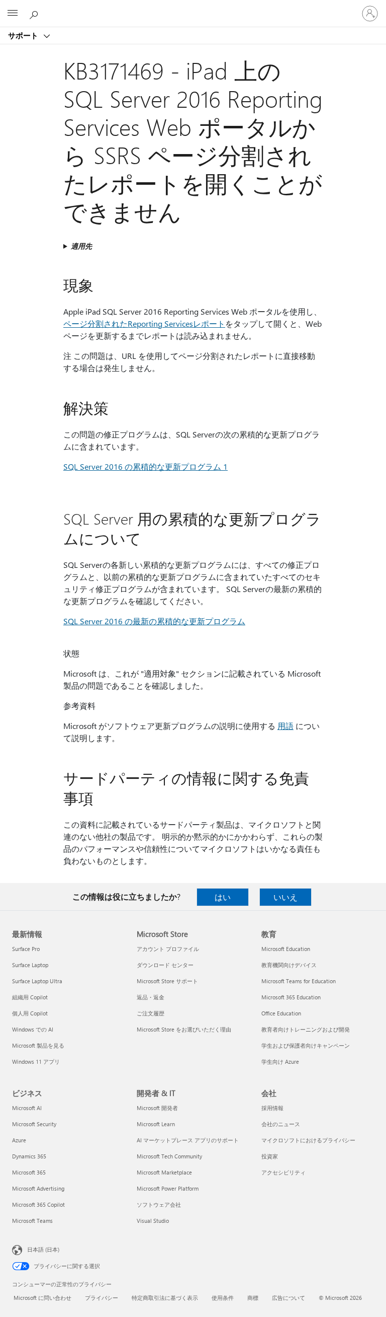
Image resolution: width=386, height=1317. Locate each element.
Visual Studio (153, 1220)
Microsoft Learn (156, 1124)
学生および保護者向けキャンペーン (305, 1045)
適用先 (81, 246)
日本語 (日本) (43, 1249)
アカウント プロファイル (168, 949)
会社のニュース (280, 1124)
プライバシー (101, 1297)
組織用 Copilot (30, 997)
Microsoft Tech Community (169, 1156)
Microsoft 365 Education (291, 997)
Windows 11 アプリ (36, 1061)
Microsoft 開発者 (157, 1108)
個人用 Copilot (30, 1013)
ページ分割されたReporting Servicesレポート (144, 323)
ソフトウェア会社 (159, 1204)
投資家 (269, 1156)
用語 (285, 725)
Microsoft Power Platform (168, 1188)
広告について (288, 1297)
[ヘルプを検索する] (35, 13)
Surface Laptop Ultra (37, 981)
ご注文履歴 (150, 1013)
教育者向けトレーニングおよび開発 (305, 1029)
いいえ (285, 897)
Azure (19, 1140)
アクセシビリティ (283, 1172)
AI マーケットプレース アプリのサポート (188, 1140)
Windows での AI (32, 1029)
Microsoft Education (285, 949)
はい (223, 897)
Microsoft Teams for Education (298, 981)
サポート (24, 35)
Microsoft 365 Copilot (38, 1204)
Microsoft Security (34, 1124)
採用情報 (272, 1108)
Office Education (281, 1013)
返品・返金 (150, 997)
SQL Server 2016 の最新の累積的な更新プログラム (154, 621)
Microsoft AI (27, 1108)
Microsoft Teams (32, 1220)
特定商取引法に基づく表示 (165, 1297)
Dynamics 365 (29, 1156)
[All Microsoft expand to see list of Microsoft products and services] (13, 14)
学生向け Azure (280, 1061)
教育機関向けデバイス (289, 965)
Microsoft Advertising (38, 1188)
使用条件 (223, 1297)
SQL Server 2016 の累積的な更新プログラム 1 (145, 466)
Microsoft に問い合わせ (42, 1297)
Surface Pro (26, 949)
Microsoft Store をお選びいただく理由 (184, 1029)
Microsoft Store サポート (167, 981)
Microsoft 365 (29, 1172)
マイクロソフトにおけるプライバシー (308, 1140)
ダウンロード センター (165, 965)
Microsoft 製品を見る (38, 1045)
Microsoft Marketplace (164, 1172)
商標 (252, 1297)
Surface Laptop (30, 965)
